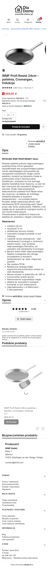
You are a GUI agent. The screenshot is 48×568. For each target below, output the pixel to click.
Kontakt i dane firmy (10, 550)
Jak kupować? (8, 539)
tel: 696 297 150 (9, 555)
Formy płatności (8, 516)
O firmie (5, 553)
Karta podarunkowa (10, 484)
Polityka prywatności (10, 537)
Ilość (4, 110)
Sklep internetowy (21, 565)
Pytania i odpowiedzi (10, 487)
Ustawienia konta (9, 503)
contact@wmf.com (14, 462)
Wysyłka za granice (10, 518)
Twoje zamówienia (9, 500)
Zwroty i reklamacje (10, 482)
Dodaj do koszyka (21, 126)
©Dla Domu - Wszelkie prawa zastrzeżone (20, 558)
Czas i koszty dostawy (11, 521)
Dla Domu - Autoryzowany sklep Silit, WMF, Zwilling (20, 29)
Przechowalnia (8, 505)
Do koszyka (11, 422)
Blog (4, 534)
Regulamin (6, 489)
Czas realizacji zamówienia (13, 523)
